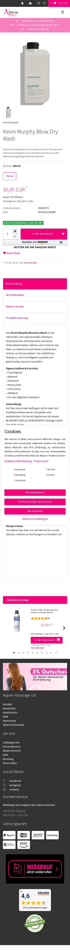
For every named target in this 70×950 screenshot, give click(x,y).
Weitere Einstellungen (35, 519)
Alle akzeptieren (35, 492)
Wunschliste (13, 253)
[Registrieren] (31, 3)
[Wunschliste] (44, 3)
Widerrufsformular (13, 725)
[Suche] (38, 3)
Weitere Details (15, 307)
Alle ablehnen (35, 511)
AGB (5, 717)
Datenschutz (10, 713)
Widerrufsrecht (12, 751)
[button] (35, 244)
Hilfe (5, 755)
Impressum (9, 721)
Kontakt (7, 704)
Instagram (15, 785)
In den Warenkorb (42, 234)
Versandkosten (30, 262)
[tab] (35, 284)
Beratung (8, 759)
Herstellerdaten (15, 295)
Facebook (15, 781)
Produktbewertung (17, 318)
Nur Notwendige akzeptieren (35, 502)
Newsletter (9, 708)
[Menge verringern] (15, 237)
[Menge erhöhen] (15, 231)
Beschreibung (14, 284)
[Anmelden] (22, 3)
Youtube (14, 790)
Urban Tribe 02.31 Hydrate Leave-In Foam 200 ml (44, 611)
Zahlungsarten (11, 743)
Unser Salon (10, 763)
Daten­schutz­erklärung (19, 461)
